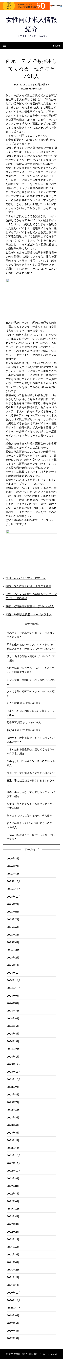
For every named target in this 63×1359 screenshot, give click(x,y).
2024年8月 (13, 1003)
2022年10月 (14, 1170)
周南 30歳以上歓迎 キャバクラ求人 (29, 614)
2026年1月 (13, 873)
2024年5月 (13, 1025)
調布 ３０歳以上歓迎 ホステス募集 (28, 586)
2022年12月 (14, 1155)
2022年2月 (13, 1231)
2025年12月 (14, 881)
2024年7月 (13, 1010)
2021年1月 (13, 1284)
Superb (53, 1353)
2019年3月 (13, 1338)
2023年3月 (13, 1132)
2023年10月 (14, 1079)
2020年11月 (14, 1300)
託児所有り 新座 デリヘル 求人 (24, 703)
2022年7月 (13, 1193)
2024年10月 (14, 987)
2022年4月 (13, 1216)
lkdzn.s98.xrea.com (31, 88)
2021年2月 (13, 1277)
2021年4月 (13, 1262)
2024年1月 (13, 1056)
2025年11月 (14, 888)
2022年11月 (14, 1163)
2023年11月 (14, 1071)
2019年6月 (13, 1315)
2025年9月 (13, 904)
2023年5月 (13, 1117)
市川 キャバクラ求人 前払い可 (26, 578)
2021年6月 (13, 1246)
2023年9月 (13, 1086)
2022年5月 (13, 1208)
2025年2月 (13, 957)
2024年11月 (14, 980)
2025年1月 (13, 965)
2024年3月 (13, 1041)
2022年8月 (13, 1185)
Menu (56, 45)
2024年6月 (13, 1018)
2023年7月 (13, 1102)
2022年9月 (13, 1178)
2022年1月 (13, 1239)
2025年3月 (13, 949)
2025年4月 (13, 942)
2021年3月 (13, 1269)
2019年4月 (13, 1330)
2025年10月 (14, 896)
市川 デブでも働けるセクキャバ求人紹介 (31, 772)
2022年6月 (13, 1201)
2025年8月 (13, 911)
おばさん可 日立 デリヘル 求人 (24, 730)
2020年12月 (14, 1292)
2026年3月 (13, 858)
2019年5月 (13, 1323)
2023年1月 (13, 1147)
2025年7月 (13, 919)
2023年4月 (13, 1125)
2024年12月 (14, 972)
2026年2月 (13, 866)
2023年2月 (13, 1140)
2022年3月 (13, 1224)
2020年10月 (14, 1307)
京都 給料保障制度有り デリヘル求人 (30, 606)
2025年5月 (13, 934)
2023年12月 (14, 1064)
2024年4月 (13, 1033)
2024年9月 (13, 995)
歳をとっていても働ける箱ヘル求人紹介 (29, 815)
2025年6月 (13, 926)
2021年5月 (13, 1254)
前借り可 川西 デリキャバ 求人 (24, 722)
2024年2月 (13, 1048)
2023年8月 (13, 1094)
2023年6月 (13, 1109)
